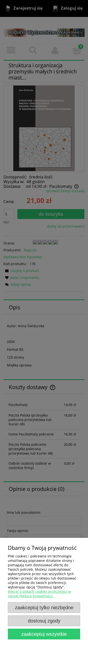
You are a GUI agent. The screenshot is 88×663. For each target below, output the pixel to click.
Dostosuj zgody (44, 620)
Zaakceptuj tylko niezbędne (44, 607)
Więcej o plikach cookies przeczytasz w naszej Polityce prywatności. (39, 593)
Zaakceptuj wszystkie (44, 634)
